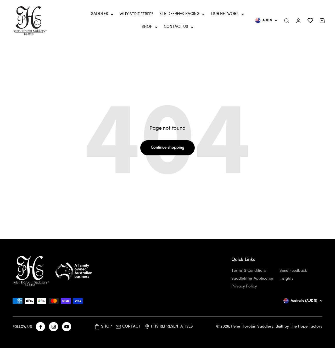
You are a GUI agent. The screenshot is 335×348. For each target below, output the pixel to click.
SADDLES (99, 14)
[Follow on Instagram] (53, 326)
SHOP (147, 27)
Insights (286, 279)
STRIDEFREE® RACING (179, 14)
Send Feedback (293, 271)
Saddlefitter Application (252, 279)
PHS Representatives (172, 327)
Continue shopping (167, 148)
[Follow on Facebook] (40, 326)
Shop (106, 327)
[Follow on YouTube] (66, 326)
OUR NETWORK (225, 14)
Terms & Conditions (248, 271)
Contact (131, 327)
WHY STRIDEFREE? (136, 14)
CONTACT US (176, 27)
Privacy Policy (244, 287)
